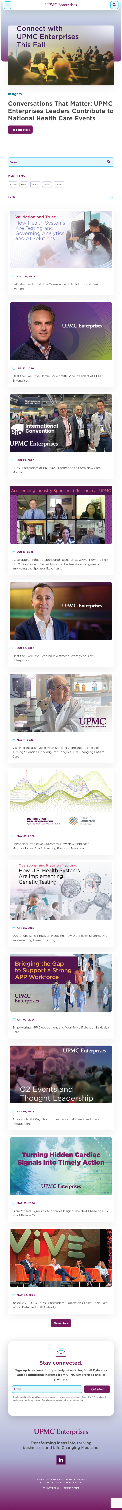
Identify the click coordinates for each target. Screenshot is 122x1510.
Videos (47, 184)
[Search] (114, 5)
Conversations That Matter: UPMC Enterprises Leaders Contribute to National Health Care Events (61, 110)
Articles (13, 184)
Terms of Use (71, 1488)
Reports (36, 184)
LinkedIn (61, 1459)
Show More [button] (61, 1323)
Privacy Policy (51, 1488)
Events (24, 184)
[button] (20, 130)
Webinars (59, 184)
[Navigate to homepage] (61, 5)
